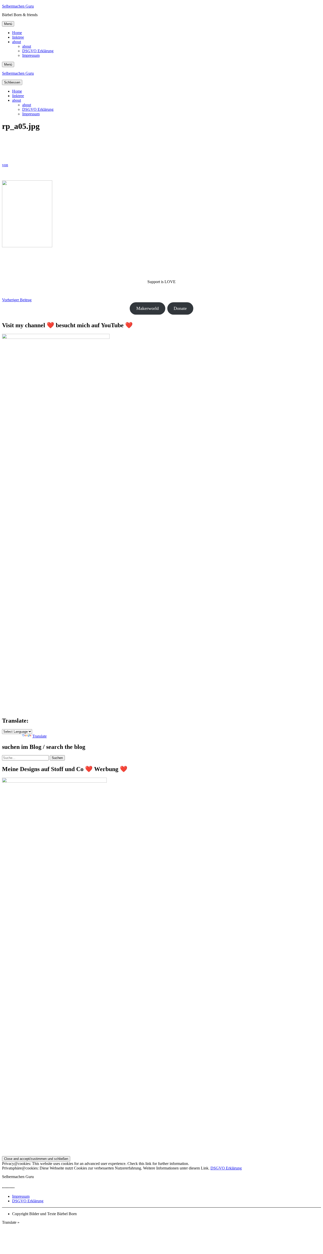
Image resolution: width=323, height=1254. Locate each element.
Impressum (31, 55)
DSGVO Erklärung (37, 51)
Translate (39, 736)
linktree (18, 37)
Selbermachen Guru (18, 6)
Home (17, 33)
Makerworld (147, 308)
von (5, 165)
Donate (180, 308)
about (16, 42)
